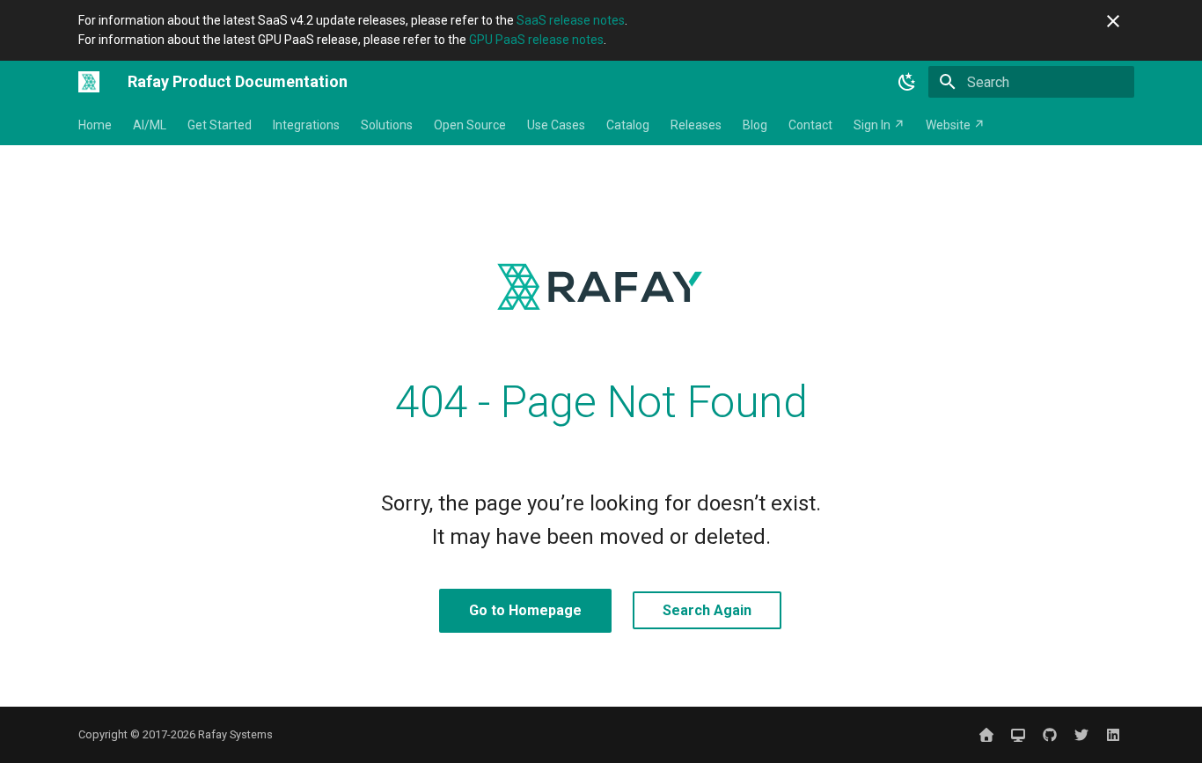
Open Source (470, 125)
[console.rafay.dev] (1018, 735)
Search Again (707, 610)
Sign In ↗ (879, 125)
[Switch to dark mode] (907, 81)
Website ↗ (955, 125)
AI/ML (149, 125)
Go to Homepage (525, 610)
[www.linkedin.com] (1113, 735)
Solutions (387, 125)
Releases (696, 125)
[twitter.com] (1081, 735)
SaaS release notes (571, 20)
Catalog (627, 125)
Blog (755, 125)
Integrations (306, 125)
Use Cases (556, 125)
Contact (810, 125)
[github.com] (1050, 735)
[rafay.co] (986, 735)
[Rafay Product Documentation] (88, 81)
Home (95, 125)
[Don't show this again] (1113, 21)
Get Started (219, 125)
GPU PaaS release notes (536, 40)
